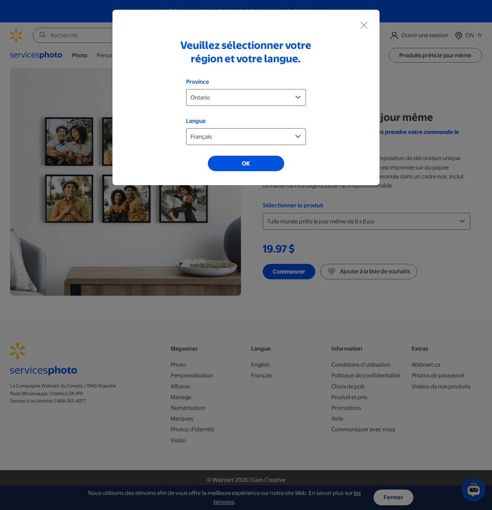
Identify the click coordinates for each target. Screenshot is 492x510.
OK (246, 163)
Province (197, 81)
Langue (196, 121)
